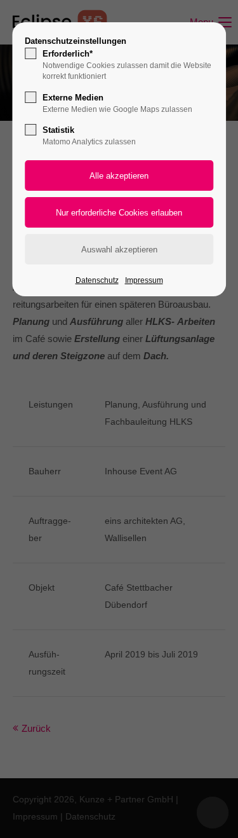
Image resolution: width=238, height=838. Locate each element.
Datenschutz (97, 280)
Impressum (144, 280)
